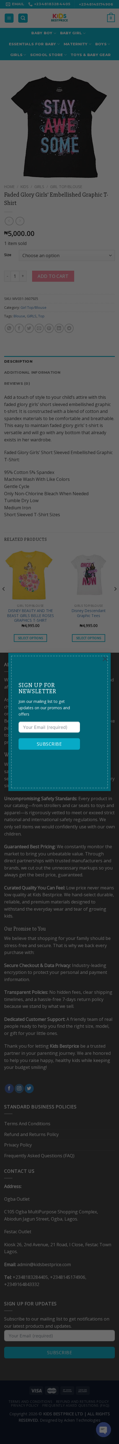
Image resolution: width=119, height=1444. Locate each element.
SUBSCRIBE (49, 744)
